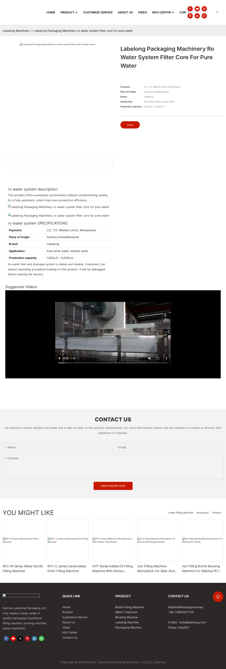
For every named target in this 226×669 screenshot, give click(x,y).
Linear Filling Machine (180, 512)
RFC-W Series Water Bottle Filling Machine (23, 568)
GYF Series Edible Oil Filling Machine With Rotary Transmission (112, 568)
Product (217, 512)
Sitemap (160, 662)
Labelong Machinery (16, 30)
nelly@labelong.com (192, 622)
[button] (188, 12)
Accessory (203, 512)
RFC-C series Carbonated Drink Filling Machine (66, 568)
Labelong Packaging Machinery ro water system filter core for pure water (83, 30)
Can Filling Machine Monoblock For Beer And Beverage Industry (155, 568)
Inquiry (130, 125)
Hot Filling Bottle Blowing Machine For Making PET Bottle (201, 568)
